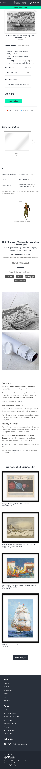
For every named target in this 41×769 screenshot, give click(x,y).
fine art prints (22, 401)
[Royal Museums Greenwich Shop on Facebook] (5, 745)
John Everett (6, 589)
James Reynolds (7, 505)
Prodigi (13, 765)
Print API (6, 765)
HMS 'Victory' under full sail (11, 645)
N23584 (19, 277)
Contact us (7, 687)
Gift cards (7, 700)
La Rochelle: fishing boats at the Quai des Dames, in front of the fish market (19, 586)
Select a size (18, 68)
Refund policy (8, 734)
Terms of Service (9, 730)
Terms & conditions (10, 713)
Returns (6, 697)
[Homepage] (20, 3)
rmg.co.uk (24, 744)
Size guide (28, 67)
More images (20, 657)
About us (6, 683)
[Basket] (38, 3)
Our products (8, 690)
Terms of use (8, 720)
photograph (29, 277)
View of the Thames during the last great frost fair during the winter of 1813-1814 (18, 545)
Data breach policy (10, 723)
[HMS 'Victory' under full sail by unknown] (20, 618)
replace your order (20, 450)
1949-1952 (10, 277)
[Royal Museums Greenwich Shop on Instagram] (14, 745)
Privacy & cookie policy (11, 716)
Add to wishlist (13, 110)
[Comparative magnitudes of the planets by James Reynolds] (20, 486)
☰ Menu (3, 3)
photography (20, 280)
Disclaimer (7, 710)
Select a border (11, 80)
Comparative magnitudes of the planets (15, 504)
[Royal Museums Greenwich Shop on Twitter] (9, 745)
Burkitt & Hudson (7, 548)
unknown (20, 39)
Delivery (5, 444)
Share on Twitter (28, 110)
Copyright (7, 727)
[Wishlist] (34, 3)
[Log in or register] (31, 3)
